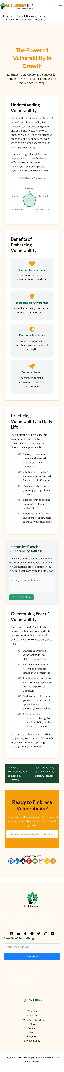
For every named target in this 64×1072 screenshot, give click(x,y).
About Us (32, 1011)
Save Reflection (21, 597)
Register (32, 1036)
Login (32, 1032)
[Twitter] (38, 933)
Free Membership (33, 1020)
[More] (53, 861)
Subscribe (32, 956)
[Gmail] (41, 861)
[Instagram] (45, 933)
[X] (23, 861)
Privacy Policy (32, 1040)
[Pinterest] (29, 861)
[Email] (35, 861)
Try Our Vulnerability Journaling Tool (32, 834)
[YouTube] (18, 933)
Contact (32, 1028)
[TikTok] (25, 933)
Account (32, 1015)
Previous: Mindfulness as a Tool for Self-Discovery (17, 773)
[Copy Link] (47, 861)
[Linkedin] (17, 861)
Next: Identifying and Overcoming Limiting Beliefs (44, 771)
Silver (33, 1024)
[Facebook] (11, 861)
